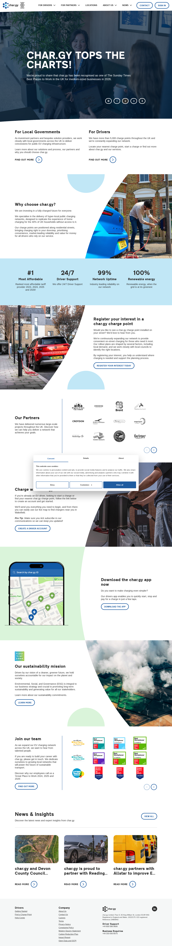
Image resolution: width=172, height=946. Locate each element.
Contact (145, 5)
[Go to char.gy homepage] (10, 5)
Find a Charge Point (23, 915)
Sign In (162, 5)
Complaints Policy (66, 928)
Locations (91, 5)
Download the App (115, 606)
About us (108, 5)
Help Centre (20, 918)
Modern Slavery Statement (70, 931)
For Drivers (45, 5)
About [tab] (121, 458)
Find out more (26, 786)
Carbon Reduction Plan (68, 934)
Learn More (25, 702)
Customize (84, 485)
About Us (62, 911)
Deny (52, 485)
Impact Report (64, 938)
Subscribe (36, 83)
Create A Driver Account (32, 528)
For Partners (69, 5)
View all (149, 816)
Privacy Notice (65, 924)
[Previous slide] (147, 450)
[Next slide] (154, 450)
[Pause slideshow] (108, 101)
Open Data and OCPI (67, 941)
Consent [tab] (50, 459)
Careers (62, 918)
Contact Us (63, 915)
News (125, 5)
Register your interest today (114, 365)
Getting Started (21, 911)
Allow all (119, 485)
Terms (61, 921)
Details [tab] (86, 458)
